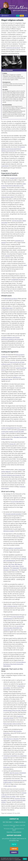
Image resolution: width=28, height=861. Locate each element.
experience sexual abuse (13, 47)
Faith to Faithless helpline (10, 606)
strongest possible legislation (13, 514)
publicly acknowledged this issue (10, 428)
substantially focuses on (18, 279)
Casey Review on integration (11, 739)
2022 (9, 786)
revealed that (13, 178)
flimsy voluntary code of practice (12, 723)
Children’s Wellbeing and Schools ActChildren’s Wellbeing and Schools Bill (13, 149)
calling (18, 536)
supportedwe (5, 166)
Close (25, 858)
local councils (14, 362)
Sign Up (14, 844)
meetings (10, 548)
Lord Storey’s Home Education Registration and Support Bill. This (13, 628)
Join (18, 15)
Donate (21, 15)
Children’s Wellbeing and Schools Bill (11, 475)
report (25, 265)
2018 (6, 786)
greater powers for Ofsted (8, 796)
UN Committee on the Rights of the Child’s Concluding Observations (14, 664)
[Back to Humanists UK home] (5, 15)
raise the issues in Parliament (18, 773)
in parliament (17, 548)
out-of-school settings (17, 501)
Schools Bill (12, 444)
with (4, 560)
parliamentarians (10, 560)
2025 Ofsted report (7, 308)
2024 (14, 786)
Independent (15, 568)
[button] (25, 15)
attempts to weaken (8, 531)
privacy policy (18, 859)
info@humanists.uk (19, 822)
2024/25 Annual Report (10, 298)
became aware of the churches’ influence (14, 710)
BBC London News (13, 566)
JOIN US (14, 849)
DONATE (14, 852)
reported (7, 256)
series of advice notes (7, 197)
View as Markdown (17, 832)
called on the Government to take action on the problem (13, 185)
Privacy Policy (10, 832)
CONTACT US (14, 819)
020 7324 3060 (7, 822)
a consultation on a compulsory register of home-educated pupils (13, 431)
